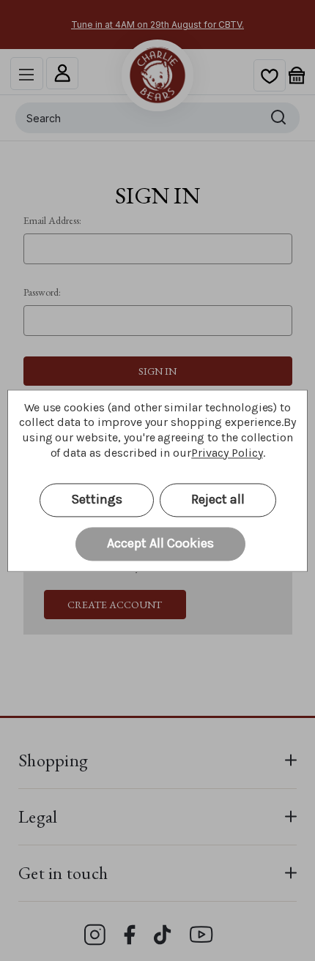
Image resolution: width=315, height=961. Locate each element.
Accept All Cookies (160, 543)
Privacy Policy (226, 453)
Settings (96, 499)
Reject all (218, 499)
